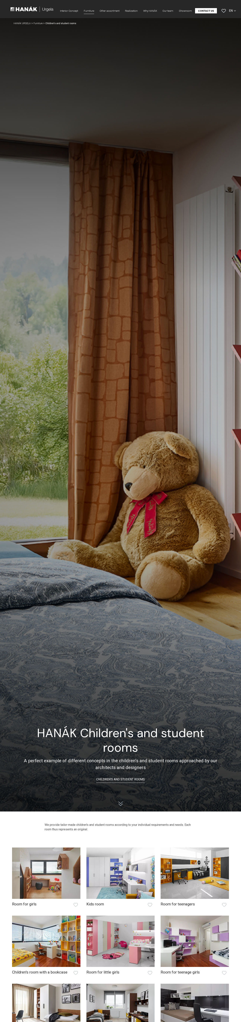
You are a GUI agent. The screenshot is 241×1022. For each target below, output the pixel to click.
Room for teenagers (178, 904)
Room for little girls (102, 972)
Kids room (95, 904)
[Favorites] (223, 10)
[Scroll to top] (232, 1013)
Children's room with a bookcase (39, 972)
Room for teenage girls (180, 972)
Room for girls (24, 904)
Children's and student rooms (120, 779)
